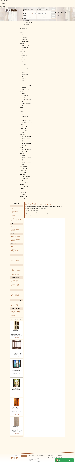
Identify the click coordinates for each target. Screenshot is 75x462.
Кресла (24, 78)
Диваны (24, 155)
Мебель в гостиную (16, 233)
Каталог (24, 14)
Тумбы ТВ (24, 72)
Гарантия (47, 9)
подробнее (17, 337)
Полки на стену (26, 103)
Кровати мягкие (26, 120)
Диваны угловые (27, 160)
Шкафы (24, 18)
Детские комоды (27, 143)
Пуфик (24, 62)
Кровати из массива (16, 267)
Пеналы (24, 35)
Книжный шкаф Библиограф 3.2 (16, 332)
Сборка (39, 9)
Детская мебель (26, 136)
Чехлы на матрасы (15, 274)
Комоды (24, 80)
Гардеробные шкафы (16, 219)
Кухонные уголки (15, 261)
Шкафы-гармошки (15, 214)
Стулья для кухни (15, 305)
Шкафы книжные (27, 22)
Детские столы (26, 141)
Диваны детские (26, 162)
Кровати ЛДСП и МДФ (16, 270)
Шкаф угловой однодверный (17, 428)
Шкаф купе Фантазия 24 (17, 370)
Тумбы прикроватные (16, 251)
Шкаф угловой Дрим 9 (16, 389)
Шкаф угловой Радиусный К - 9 (16, 352)
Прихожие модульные (16, 228)
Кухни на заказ (26, 176)
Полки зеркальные (15, 314)
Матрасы (24, 130)
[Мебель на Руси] (13, 11)
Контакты (33, 11)
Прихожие (25, 47)
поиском (53, 216)
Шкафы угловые (26, 25)
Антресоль (25, 39)
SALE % (24, 16)
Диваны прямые (26, 158)
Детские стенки (26, 139)
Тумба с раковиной (16, 312)
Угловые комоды (26, 85)
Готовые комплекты (16, 302)
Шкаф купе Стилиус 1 (16, 408)
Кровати (24, 114)
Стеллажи (24, 37)
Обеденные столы (15, 260)
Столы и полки (26, 97)
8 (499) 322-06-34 (61, 12)
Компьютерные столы (16, 257)
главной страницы (37, 216)
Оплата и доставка (28, 9)
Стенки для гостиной (16, 236)
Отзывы (25, 11)
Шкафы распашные (16, 212)
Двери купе (25, 45)
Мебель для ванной (16, 308)
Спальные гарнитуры (16, 271)
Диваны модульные (16, 296)
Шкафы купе (25, 20)
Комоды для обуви (15, 250)
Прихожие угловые (15, 229)
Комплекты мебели (16, 311)
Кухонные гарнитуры (17, 300)
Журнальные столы (16, 239)
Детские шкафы (26, 149)
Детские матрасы (15, 287)
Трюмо (24, 87)
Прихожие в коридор (16, 226)
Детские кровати (15, 284)
